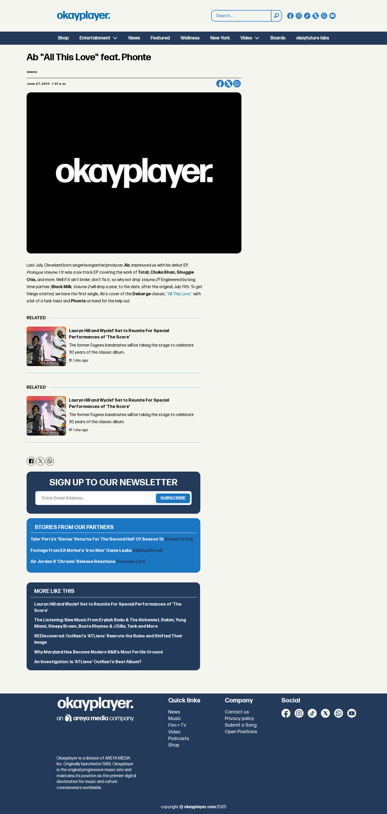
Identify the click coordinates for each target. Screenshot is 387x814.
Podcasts (178, 738)
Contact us (237, 712)
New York (220, 38)
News (134, 38)
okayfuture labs (312, 38)
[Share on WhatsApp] (237, 84)
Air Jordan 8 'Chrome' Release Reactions (88, 561)
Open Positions (241, 732)
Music (174, 718)
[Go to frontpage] (83, 16)
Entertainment (95, 38)
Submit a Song (241, 725)
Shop (63, 38)
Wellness (190, 38)
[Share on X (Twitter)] (228, 84)
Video (246, 38)
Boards (277, 38)
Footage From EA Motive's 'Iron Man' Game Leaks (96, 550)
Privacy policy (239, 718)
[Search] (276, 16)
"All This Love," (179, 294)
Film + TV (177, 725)
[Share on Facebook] (220, 84)
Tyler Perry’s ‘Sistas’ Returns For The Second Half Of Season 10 (112, 539)
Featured (160, 38)
